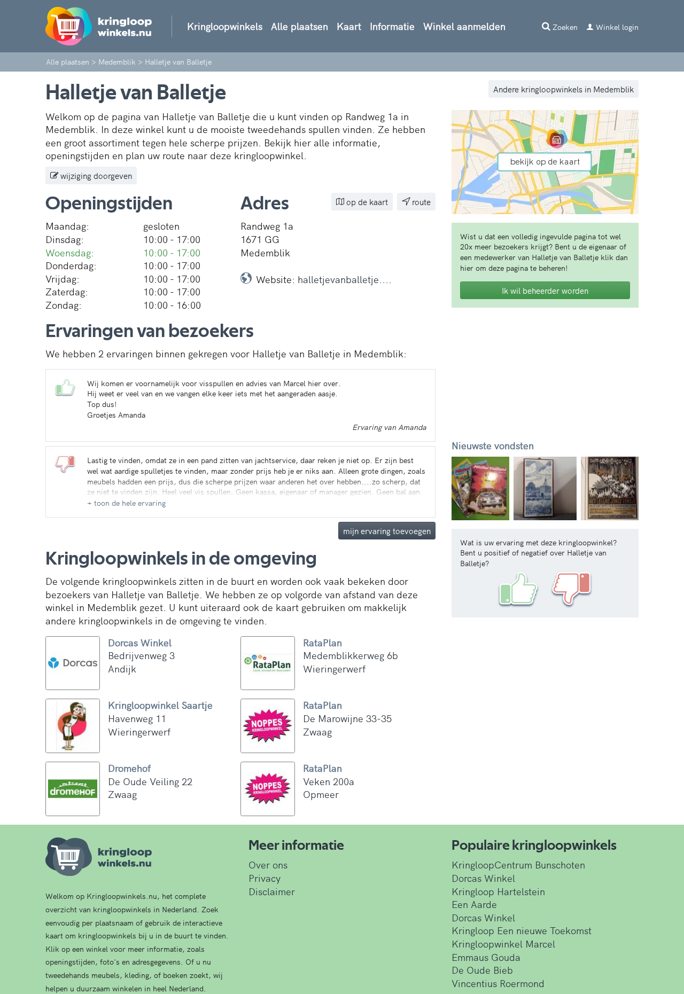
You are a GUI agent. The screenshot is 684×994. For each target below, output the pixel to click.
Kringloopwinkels (224, 26)
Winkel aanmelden (464, 26)
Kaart (349, 26)
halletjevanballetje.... (345, 279)
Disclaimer (271, 891)
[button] (126, 502)
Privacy (264, 878)
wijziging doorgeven (95, 175)
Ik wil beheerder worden (545, 290)
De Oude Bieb (482, 969)
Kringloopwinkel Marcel (503, 943)
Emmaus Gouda (486, 957)
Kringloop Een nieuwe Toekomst (522, 930)
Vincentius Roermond (498, 983)
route (420, 201)
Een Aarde (474, 904)
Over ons (267, 864)
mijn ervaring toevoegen (387, 530)
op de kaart (366, 201)
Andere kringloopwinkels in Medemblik (563, 89)
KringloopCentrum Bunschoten (518, 864)
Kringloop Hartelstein (498, 891)
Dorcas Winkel (483, 878)
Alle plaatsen (299, 26)
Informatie (392, 26)
